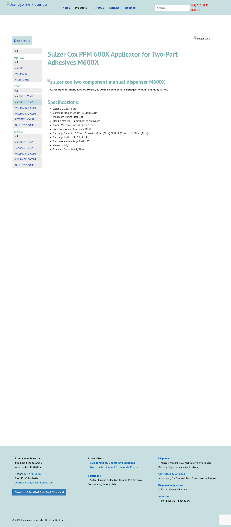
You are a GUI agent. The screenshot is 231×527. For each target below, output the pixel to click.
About (100, 7)
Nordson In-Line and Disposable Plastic (114, 467)
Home (66, 7)
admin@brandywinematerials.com (34, 482)
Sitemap (130, 7)
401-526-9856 (32, 473)
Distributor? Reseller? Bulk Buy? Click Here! (39, 492)
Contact (114, 7)
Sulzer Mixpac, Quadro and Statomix (112, 462)
